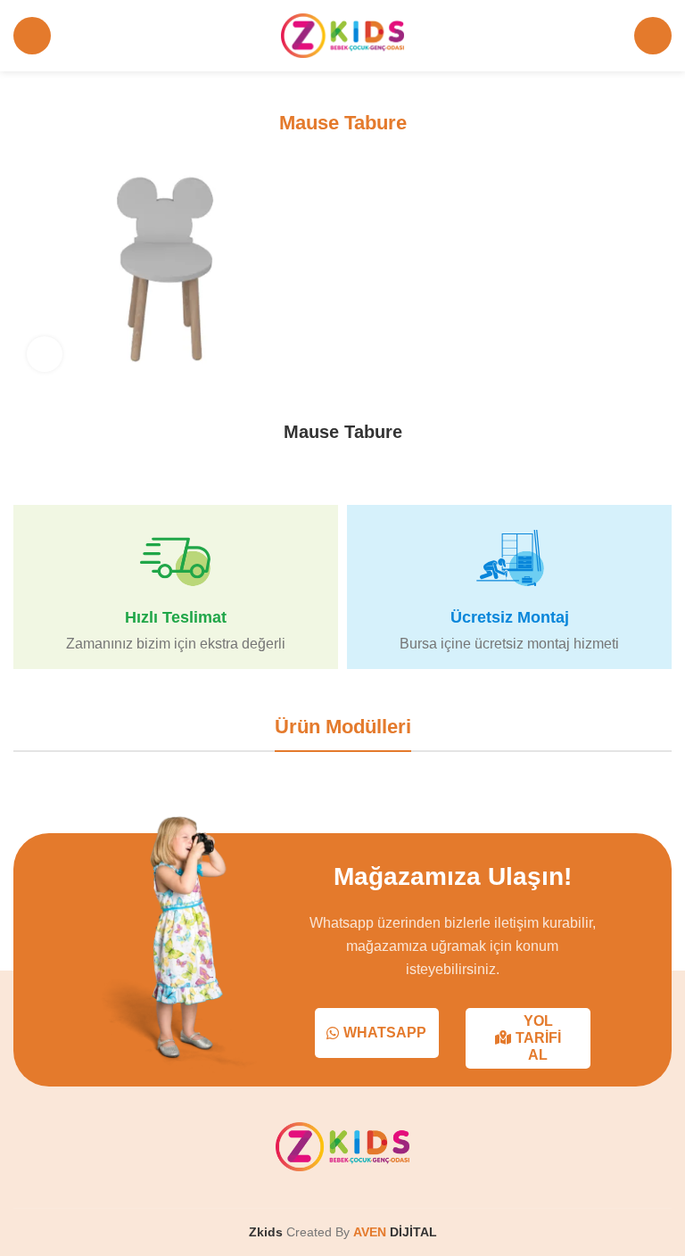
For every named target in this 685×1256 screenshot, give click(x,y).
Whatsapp (384, 1032)
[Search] (653, 36)
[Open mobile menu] (32, 36)
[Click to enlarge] (44, 354)
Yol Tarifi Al (538, 1037)
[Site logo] (343, 34)
